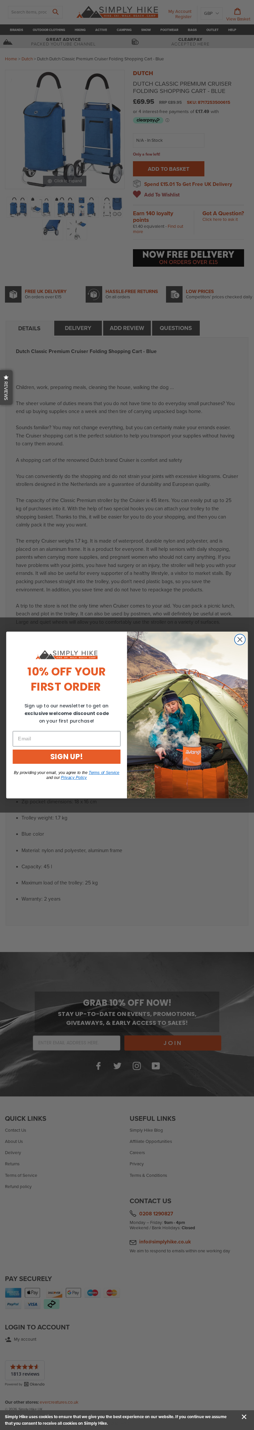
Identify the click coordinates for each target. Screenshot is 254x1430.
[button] (6, 387)
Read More (119, 1423)
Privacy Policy (74, 777)
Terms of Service (104, 772)
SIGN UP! (66, 757)
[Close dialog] (239, 639)
